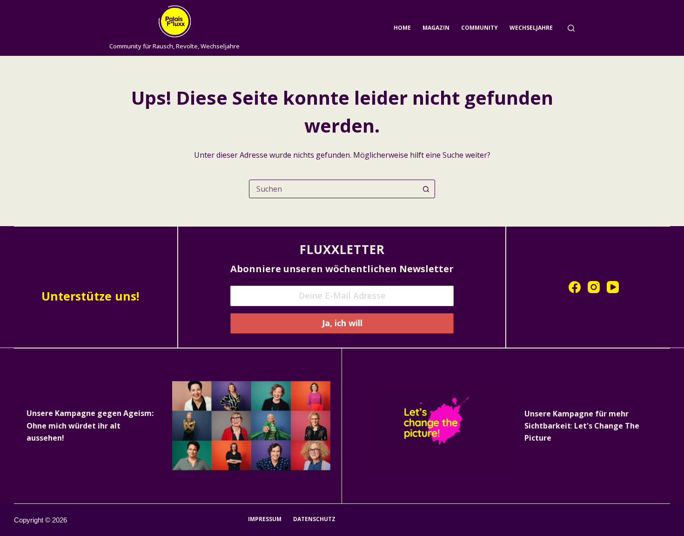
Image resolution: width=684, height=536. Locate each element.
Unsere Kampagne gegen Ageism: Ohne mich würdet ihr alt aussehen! (90, 425)
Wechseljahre (531, 28)
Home (402, 28)
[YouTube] (613, 287)
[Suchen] (571, 28)
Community (479, 28)
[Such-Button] (426, 189)
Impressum (265, 519)
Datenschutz (314, 519)
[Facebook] (575, 287)
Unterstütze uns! (90, 296)
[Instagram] (594, 287)
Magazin (435, 28)
